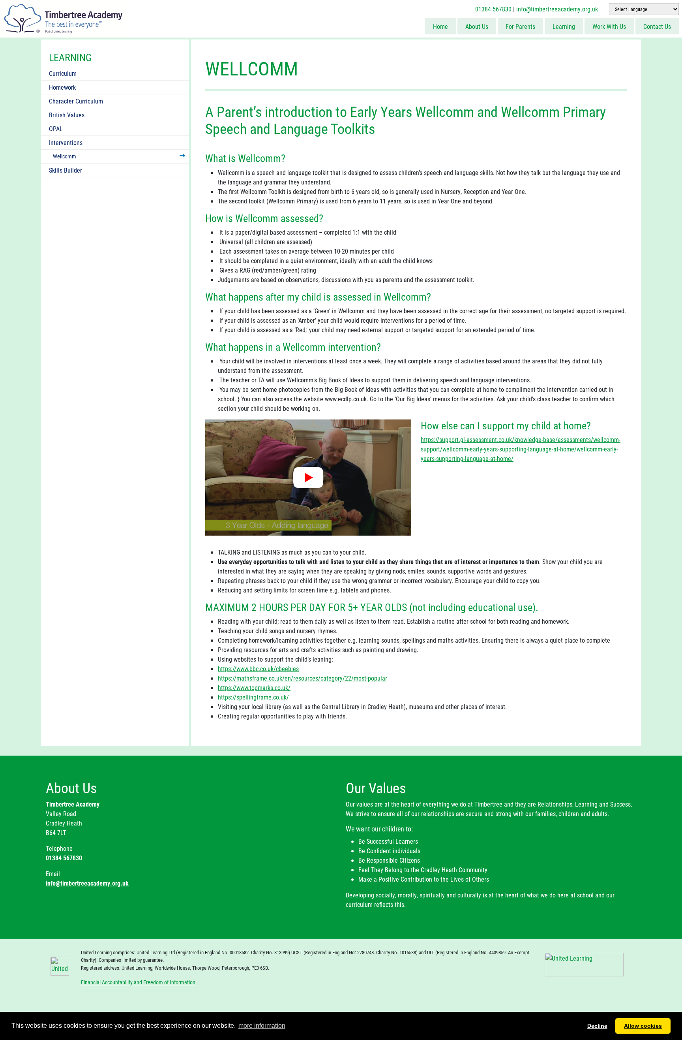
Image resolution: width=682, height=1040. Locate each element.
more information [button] (261, 1025)
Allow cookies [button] (643, 1026)
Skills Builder (65, 170)
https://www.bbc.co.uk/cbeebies (258, 668)
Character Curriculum (76, 101)
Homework (62, 87)
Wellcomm (64, 156)
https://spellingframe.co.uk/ (253, 697)
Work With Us (609, 26)
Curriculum (63, 73)
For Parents (520, 26)
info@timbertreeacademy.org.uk (557, 9)
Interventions (65, 142)
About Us (476, 26)
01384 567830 (493, 9)
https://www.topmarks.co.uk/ (254, 687)
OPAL (56, 128)
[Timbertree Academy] (63, 18)
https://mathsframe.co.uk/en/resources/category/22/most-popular (302, 678)
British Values (66, 115)
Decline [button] (597, 1026)
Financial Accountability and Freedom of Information (138, 982)
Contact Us (657, 26)
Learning (564, 26)
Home (440, 26)
